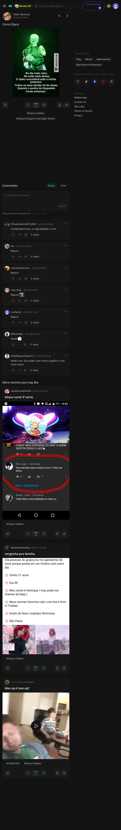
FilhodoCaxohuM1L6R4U (23, 224)
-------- (14, 681)
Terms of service (83, 111)
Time (63, 185)
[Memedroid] (9, 6)
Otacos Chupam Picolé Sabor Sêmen (36, 118)
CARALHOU (14, 763)
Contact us (80, 102)
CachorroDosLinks (20, 267)
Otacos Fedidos (36, 113)
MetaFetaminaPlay (20, 547)
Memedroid (104, 59)
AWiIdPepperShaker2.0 (22, 355)
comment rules (38, 213)
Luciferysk (16, 311)
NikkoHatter (17, 333)
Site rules (79, 106)
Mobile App (80, 97)
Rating (51, 185)
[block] (67, 105)
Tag (79, 59)
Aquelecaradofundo (21, 390)
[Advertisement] (96, 29)
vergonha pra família (20, 554)
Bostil (89, 59)
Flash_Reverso (21, 14)
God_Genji (16, 289)
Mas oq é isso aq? (17, 688)
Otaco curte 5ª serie (19, 397)
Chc (12, 246)
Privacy (78, 115)
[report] (60, 105)
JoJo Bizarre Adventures (90, 64)
